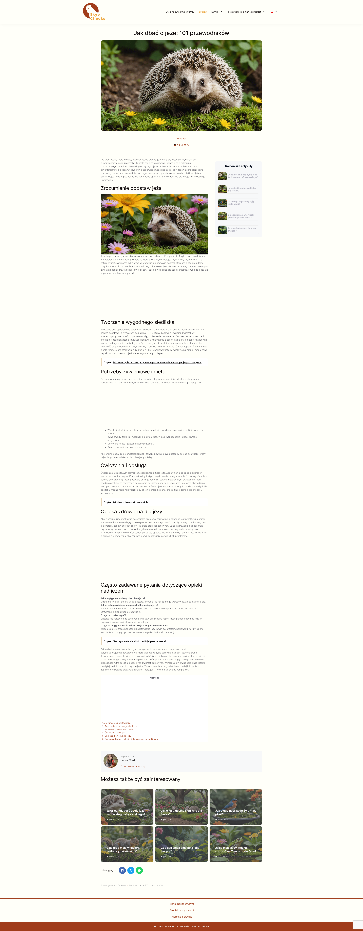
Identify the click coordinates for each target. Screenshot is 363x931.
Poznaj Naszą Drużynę (181, 903)
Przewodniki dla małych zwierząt (244, 11)
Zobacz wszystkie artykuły (133, 766)
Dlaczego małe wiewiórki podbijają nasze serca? (241, 216)
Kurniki (214, 11)
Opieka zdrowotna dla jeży (116, 735)
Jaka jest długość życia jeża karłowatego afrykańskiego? (243, 176)
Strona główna (108, 885)
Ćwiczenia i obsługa (113, 732)
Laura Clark (128, 760)
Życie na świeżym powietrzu (180, 11)
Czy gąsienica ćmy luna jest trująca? (242, 229)
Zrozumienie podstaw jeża (116, 723)
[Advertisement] (154, 298)
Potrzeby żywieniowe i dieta (117, 729)
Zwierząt (203, 11)
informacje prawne (181, 916)
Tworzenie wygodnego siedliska (119, 726)
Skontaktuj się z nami (181, 910)
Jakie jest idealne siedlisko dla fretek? (242, 189)
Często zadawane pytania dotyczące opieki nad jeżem (130, 739)
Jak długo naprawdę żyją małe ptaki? (241, 202)
